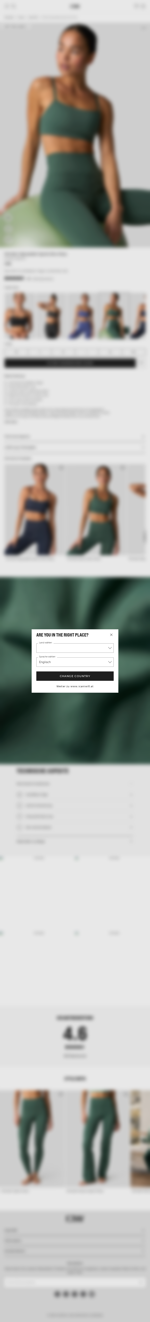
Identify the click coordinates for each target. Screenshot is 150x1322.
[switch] (56, 675)
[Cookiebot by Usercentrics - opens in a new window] (118, 618)
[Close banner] (144, 618)
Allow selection (74, 701)
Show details (129, 689)
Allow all (122, 701)
